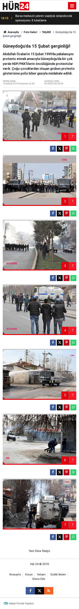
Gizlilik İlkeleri (58, 574)
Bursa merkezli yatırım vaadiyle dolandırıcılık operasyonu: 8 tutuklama (43, 18)
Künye (29, 574)
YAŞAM (46, 32)
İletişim (41, 574)
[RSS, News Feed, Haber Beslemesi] (48, 590)
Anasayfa (13, 32)
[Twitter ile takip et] (39, 590)
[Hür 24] (16, 5)
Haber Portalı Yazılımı (21, 603)
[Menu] (72, 5)
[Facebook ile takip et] (30, 590)
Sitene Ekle (38, 579)
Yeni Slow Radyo (39, 551)
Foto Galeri (30, 32)
